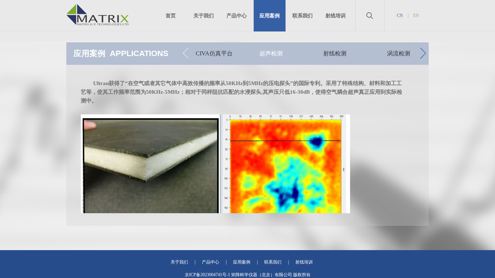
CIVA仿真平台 (214, 53)
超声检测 (271, 53)
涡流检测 (398, 53)
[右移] (423, 53)
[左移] (185, 53)
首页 (171, 15)
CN (400, 15)
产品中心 (236, 15)
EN (416, 15)
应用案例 (269, 15)
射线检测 (334, 53)
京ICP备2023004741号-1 (207, 274)
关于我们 (204, 15)
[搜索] (369, 27)
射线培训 (335, 15)
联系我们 (302, 15)
